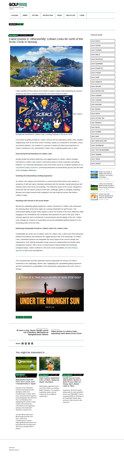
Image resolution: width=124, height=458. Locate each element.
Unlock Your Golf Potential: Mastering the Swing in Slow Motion (106, 195)
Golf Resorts (96, 122)
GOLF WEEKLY (13, 35)
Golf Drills (95, 54)
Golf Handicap (96, 82)
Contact (12, 447)
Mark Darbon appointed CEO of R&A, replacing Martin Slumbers (49, 380)
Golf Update (95, 163)
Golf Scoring (96, 132)
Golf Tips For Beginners (100, 150)
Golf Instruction (97, 91)
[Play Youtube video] (50, 292)
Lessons (14, 15)
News (59, 15)
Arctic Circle (20, 317)
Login (82, 15)
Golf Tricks (95, 159)
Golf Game (95, 77)
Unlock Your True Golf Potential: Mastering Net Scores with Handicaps (50, 26)
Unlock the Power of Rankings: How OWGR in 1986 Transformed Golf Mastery (51, 24)
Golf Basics (95, 41)
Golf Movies (95, 109)
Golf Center (96, 45)
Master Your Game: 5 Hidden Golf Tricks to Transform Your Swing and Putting (52, 22)
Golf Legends (96, 95)
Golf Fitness (96, 73)
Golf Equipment (97, 63)
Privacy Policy (14, 450)
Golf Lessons (96, 100)
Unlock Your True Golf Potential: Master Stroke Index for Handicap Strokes (51, 20)
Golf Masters (96, 104)
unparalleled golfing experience (27, 167)
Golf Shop (95, 136)
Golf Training (96, 154)
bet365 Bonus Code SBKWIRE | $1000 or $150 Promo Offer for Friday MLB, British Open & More (72, 382)
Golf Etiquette (97, 68)
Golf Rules (95, 127)
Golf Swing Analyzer (99, 141)
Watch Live (70, 15)
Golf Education (97, 59)
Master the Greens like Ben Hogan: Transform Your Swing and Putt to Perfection (53, 28)
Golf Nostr (95, 113)
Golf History (96, 86)
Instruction (48, 15)
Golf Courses (28, 317)
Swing (25, 15)
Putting (35, 15)
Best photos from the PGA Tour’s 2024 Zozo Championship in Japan (26, 381)
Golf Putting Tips (97, 118)
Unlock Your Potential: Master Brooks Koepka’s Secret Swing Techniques (107, 185)
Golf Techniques (97, 145)
